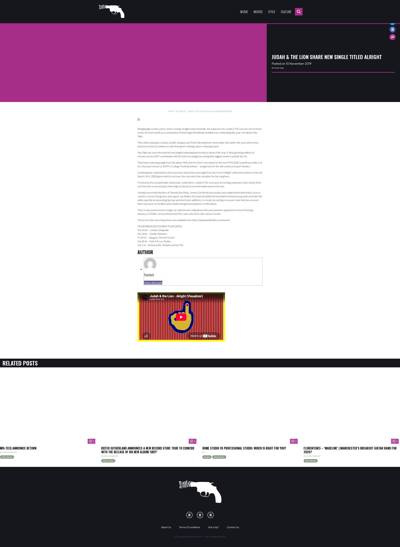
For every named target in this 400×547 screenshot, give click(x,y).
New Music (180, 111)
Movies (258, 11)
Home (171, 111)
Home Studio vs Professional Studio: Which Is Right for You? (244, 448)
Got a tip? (213, 527)
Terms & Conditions (189, 527)
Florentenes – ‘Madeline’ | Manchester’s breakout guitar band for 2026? (350, 450)
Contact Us (233, 527)
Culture (286, 11)
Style (271, 11)
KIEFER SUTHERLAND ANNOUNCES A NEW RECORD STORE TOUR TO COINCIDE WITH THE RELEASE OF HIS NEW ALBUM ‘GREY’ (148, 450)
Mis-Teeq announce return (18, 448)
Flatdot (149, 275)
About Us (166, 527)
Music (244, 11)
